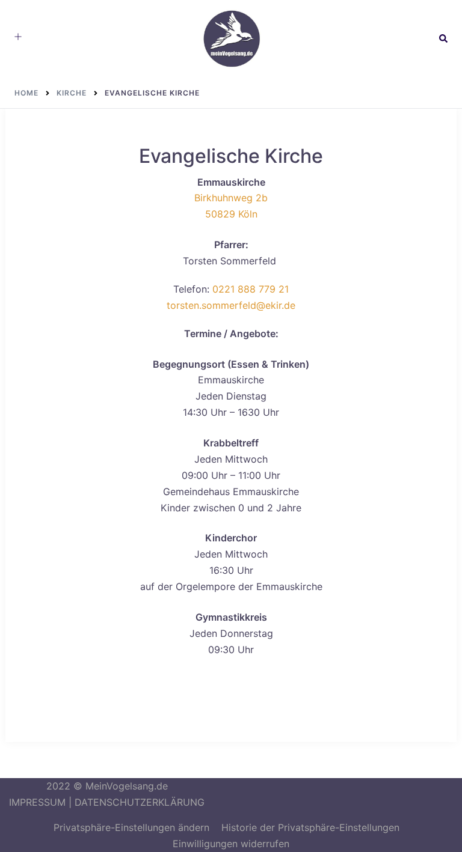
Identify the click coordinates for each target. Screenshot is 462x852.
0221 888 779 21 (250, 289)
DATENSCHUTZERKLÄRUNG (140, 802)
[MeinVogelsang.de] (231, 38)
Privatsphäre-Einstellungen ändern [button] (131, 827)
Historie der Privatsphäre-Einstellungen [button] (310, 827)
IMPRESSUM (37, 802)
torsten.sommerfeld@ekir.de (231, 305)
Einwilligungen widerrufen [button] (231, 844)
